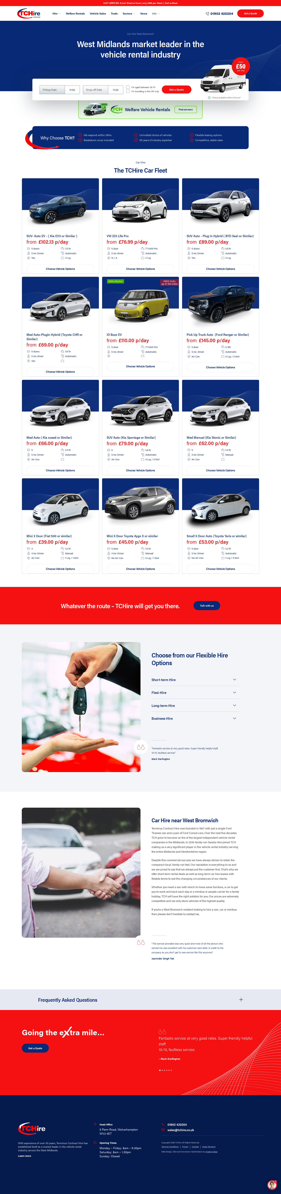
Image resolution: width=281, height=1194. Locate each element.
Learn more (24, 1155)
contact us (192, 914)
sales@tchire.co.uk (180, 1130)
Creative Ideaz (211, 1151)
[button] (196, 679)
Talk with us (207, 605)
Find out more (186, 109)
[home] (28, 13)
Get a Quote (250, 13)
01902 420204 (177, 1124)
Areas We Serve (208, 1147)
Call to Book (171, 3)
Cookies (195, 1147)
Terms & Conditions (170, 1147)
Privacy (185, 1147)
